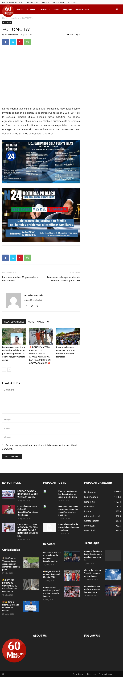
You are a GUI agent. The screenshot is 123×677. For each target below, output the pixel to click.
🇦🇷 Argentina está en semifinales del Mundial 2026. (51, 574)
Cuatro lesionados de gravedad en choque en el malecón (68, 527)
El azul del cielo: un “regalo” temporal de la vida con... (92, 573)
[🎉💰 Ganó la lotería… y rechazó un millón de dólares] (31, 606)
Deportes (45, 2)
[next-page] (9, 370)
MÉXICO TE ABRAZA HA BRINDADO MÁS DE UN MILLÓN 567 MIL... (27, 494)
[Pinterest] (20, 42)
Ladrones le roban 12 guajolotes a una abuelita (20, 279)
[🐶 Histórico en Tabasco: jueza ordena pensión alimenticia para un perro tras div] (31, 562)
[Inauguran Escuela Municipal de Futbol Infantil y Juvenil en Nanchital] (68, 336)
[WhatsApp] (27, 42)
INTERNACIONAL (82, 9)
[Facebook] (5, 42)
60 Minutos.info (11, 34)
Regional (43, 9)
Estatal (56, 9)
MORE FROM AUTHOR (39, 321)
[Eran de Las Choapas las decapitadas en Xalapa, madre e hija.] (49, 494)
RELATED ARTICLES (14, 321)
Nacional (67, 9)
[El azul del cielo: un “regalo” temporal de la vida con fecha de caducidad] (113, 574)
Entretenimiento (58, 2)
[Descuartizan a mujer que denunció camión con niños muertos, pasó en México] (49, 509)
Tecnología (72, 2)
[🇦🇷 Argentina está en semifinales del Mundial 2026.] (72, 575)
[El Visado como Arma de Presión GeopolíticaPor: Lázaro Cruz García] (8, 509)
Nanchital (15, 18)
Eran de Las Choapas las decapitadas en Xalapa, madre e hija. (67, 494)
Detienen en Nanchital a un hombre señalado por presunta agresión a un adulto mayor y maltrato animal (13, 353)
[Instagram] (33, 306)
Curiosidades (32, 2)
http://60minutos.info (33, 300)
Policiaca (31, 9)
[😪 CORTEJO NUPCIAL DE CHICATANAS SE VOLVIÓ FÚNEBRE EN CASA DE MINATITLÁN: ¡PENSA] (31, 584)
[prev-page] (4, 370)
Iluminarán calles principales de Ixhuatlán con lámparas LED (63, 279)
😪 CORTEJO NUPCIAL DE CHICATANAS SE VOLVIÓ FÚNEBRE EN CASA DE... (10, 586)
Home (5, 18)
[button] (117, 9)
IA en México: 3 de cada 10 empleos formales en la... (92, 589)
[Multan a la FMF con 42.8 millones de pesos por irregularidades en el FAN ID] (72, 556)
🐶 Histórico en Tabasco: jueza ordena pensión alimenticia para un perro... (11, 564)
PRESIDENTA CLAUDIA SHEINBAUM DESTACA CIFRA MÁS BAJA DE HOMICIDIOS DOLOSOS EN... (27, 530)
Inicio (20, 9)
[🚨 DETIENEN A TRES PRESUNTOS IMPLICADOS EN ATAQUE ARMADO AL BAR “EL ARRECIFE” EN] (41, 336)
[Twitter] (13, 42)
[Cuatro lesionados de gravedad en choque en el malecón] (49, 527)
